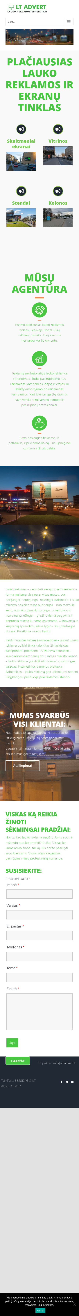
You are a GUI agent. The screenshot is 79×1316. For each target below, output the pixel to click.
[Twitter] (67, 1082)
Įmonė (12, 885)
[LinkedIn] (72, 1082)
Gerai (40, 1310)
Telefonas (15, 947)
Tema (12, 968)
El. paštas (15, 926)
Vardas (13, 905)
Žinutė (12, 989)
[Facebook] (61, 1082)
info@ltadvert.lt (64, 1063)
